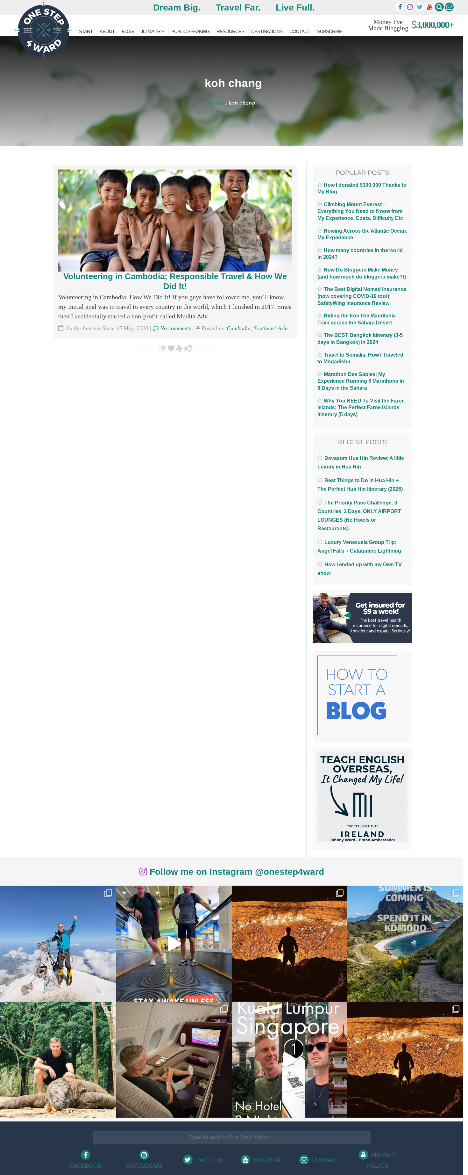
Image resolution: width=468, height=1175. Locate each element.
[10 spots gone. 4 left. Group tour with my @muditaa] (405, 944)
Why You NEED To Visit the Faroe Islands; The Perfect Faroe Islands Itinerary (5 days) (361, 407)
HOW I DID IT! (408, 24)
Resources (230, 31)
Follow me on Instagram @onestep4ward (235, 872)
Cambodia (239, 328)
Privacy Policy (381, 1160)
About (107, 31)
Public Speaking (190, 31)
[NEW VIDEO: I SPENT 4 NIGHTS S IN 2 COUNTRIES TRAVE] (174, 944)
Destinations (266, 31)
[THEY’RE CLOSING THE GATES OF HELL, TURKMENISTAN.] (405, 1060)
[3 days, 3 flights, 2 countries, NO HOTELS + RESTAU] (174, 1060)
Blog (128, 31)
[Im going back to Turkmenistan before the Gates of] (290, 944)
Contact (299, 31)
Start (86, 31)
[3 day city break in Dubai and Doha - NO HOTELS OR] (290, 1060)
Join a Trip (152, 31)
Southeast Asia (271, 328)
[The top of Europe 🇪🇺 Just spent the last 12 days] (58, 944)
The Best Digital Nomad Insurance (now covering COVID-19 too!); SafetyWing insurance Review (361, 296)
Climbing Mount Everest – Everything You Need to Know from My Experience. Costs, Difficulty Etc (360, 211)
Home (215, 102)
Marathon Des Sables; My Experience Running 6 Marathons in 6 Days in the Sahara (360, 381)
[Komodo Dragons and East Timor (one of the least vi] (58, 1060)
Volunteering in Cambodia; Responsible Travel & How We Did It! (175, 281)
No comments (175, 328)
